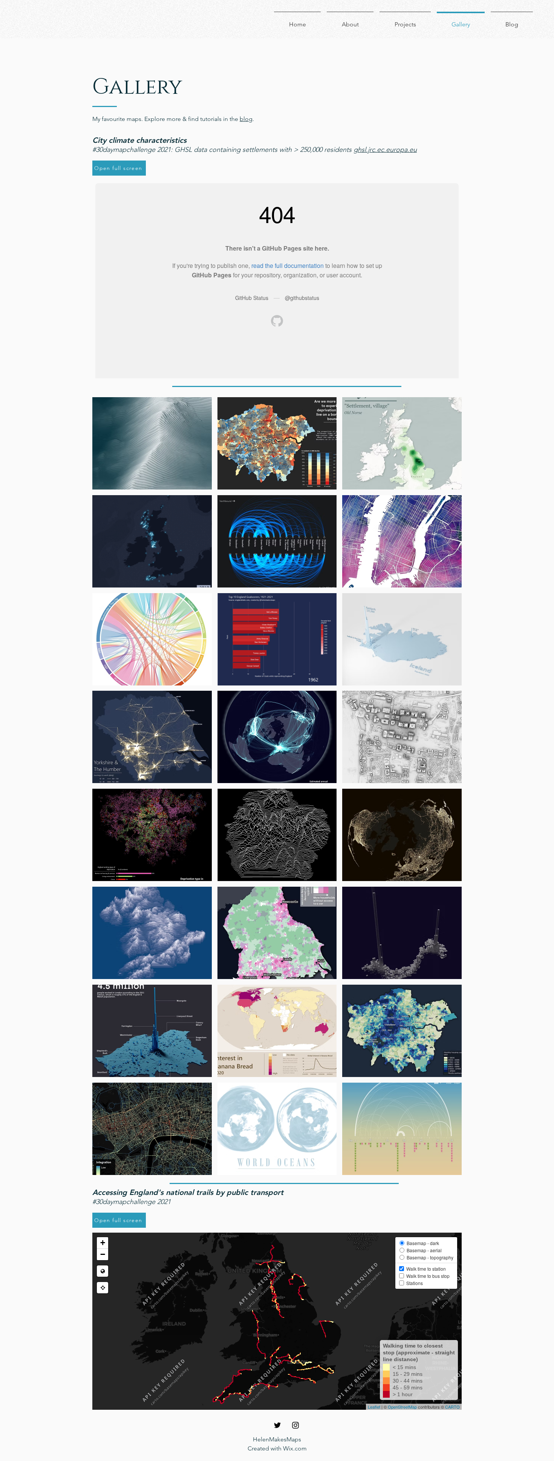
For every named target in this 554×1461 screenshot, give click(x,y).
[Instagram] (295, 1425)
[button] (152, 443)
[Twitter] (277, 1425)
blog (246, 118)
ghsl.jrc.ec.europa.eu (385, 149)
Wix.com (295, 1448)
